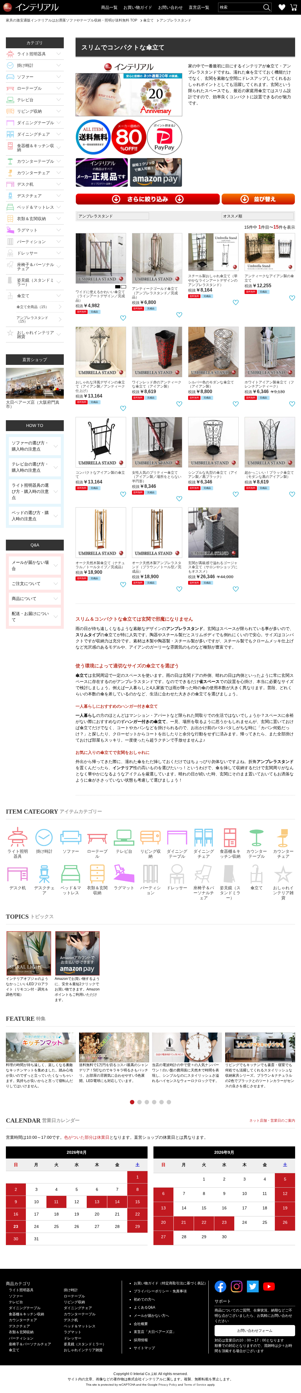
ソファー (25, 76)
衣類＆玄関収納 (31, 218)
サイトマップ (144, 1348)
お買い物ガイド (137, 7)
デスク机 (25, 184)
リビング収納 (29, 111)
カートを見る (293, 7)
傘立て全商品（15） (32, 307)
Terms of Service (195, 1384)
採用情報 (141, 1340)
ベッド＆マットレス (35, 207)
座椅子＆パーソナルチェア (35, 266)
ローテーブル (29, 88)
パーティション (31, 241)
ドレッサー (27, 253)
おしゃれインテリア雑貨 (35, 334)
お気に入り (281, 7)
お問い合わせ (170, 7)
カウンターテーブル (35, 161)
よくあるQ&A (144, 1307)
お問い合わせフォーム (254, 1331)
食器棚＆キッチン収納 (35, 147)
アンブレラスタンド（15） (32, 319)
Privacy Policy (167, 1384)
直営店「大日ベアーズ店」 (155, 1332)
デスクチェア (29, 195)
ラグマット (27, 230)
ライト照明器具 (31, 53)
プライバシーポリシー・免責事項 (160, 1291)
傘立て (23, 295)
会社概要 (141, 1324)
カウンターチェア (33, 172)
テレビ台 (25, 99)
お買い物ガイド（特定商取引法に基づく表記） (171, 1283)
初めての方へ (144, 1299)
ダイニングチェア (33, 134)
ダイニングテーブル (35, 122)
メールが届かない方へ (151, 1316)
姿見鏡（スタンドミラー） (35, 282)
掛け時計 (25, 65)
